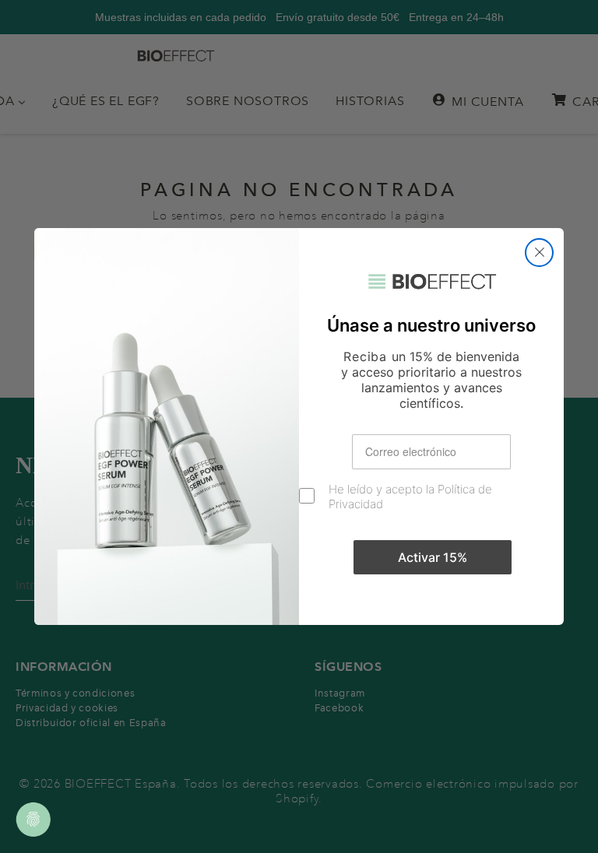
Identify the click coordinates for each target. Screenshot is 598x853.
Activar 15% (432, 557)
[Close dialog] (539, 252)
